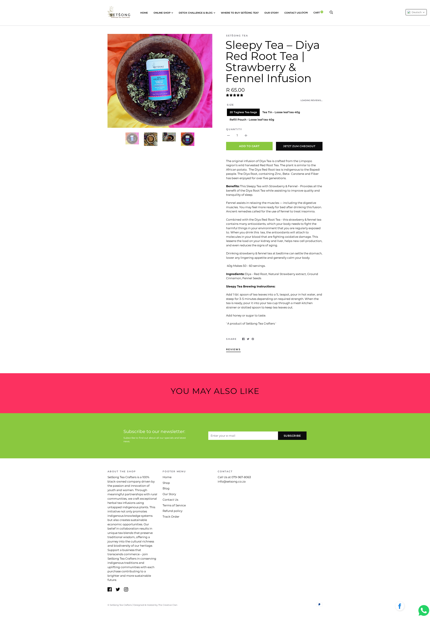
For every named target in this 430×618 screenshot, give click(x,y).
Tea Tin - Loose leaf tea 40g (281, 112)
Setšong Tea (237, 35)
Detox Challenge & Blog (196, 12)
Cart (317, 12)
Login (304, 12)
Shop (166, 483)
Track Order (171, 516)
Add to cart (249, 146)
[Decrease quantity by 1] (228, 135)
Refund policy (172, 511)
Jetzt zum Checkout (299, 146)
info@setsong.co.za (232, 481)
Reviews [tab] (233, 349)
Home (144, 12)
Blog (166, 488)
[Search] (331, 12)
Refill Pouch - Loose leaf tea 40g (252, 119)
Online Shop (162, 12)
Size (230, 104)
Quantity (234, 129)
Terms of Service (174, 505)
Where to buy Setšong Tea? (240, 12)
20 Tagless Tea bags (243, 112)
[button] (235, 95)
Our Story (271, 12)
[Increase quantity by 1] (246, 135)
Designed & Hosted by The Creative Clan (155, 605)
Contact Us (292, 12)
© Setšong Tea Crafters (120, 605)
